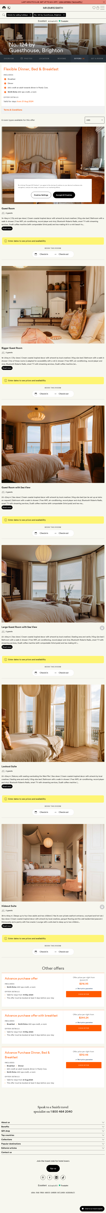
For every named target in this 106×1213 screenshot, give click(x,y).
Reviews (62, 58)
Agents (47, 1192)
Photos (28, 58)
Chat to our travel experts (94, 1209)
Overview (9, 58)
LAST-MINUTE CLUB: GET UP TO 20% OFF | (51, 2)
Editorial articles (9, 1148)
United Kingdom (27, 40)
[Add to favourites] (5, 50)
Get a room (97, 58)
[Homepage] (53, 7)
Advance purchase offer (21, 978)
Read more (7, 228)
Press (42, 1192)
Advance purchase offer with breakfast (31, 1015)
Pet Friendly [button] (102, 628)
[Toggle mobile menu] (102, 7)
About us (5, 1122)
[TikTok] (63, 1177)
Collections (6, 1139)
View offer (83, 994)
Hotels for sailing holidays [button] (17, 15)
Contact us (6, 1152)
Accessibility (70, 1192)
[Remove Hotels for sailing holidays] (30, 14)
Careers (53, 1192)
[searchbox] (86, 15)
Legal (33, 1192)
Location (44, 58)
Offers (79, 58)
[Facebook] (49, 1177)
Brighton (13, 40)
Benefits (5, 1126)
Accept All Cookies (64, 195)
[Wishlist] (94, 7)
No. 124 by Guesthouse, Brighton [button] (47, 15)
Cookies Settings (41, 195)
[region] (53, 190)
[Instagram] (42, 1177)
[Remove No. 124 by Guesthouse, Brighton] (63, 14)
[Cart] (97, 7)
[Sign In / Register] (4, 7)
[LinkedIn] (56, 1177)
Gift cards (61, 1192)
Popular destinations (11, 1144)
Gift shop (5, 1131)
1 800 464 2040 (61, 1111)
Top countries (7, 1135)
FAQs (37, 1192)
